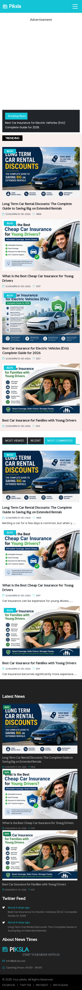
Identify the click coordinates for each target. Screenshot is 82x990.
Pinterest (42, 985)
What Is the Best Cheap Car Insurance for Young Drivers (38, 823)
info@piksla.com (15, 960)
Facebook (8, 985)
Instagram (60, 985)
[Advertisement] (41, 63)
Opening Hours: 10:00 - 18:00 (24, 967)
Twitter (25, 985)
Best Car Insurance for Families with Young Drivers (39, 420)
